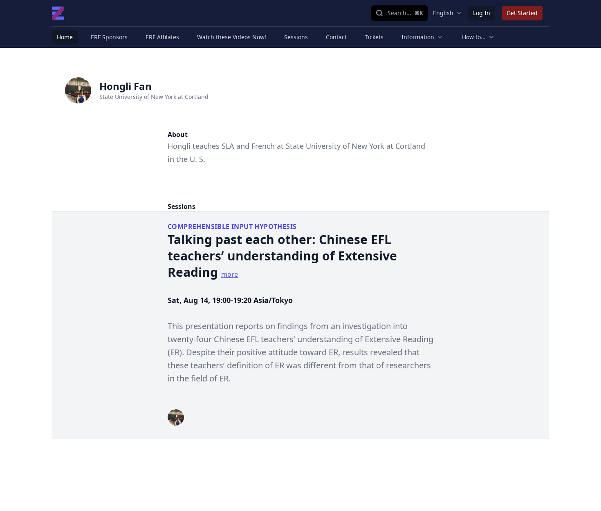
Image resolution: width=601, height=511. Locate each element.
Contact (336, 37)
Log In (481, 13)
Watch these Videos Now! (231, 37)
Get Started (522, 13)
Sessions (296, 37)
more (229, 274)
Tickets (374, 37)
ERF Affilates (162, 37)
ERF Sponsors (109, 37)
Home (65, 37)
